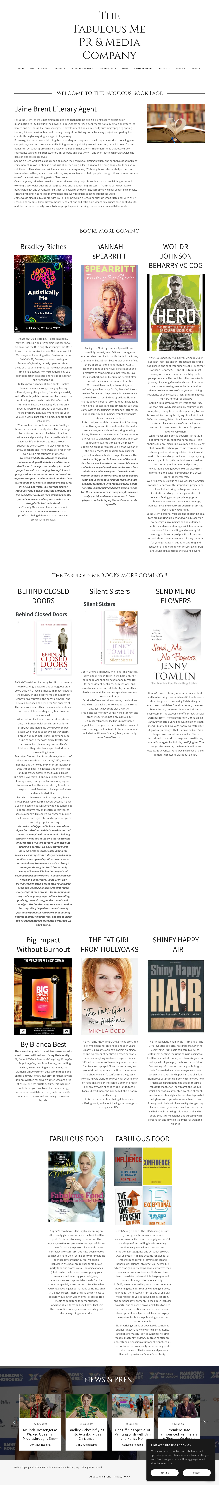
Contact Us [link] (164, 68)
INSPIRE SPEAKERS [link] (143, 68)
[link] (110, 57)
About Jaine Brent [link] (39, 68)
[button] (60, 68)
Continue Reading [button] (40, 1444)
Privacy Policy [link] (122, 1476)
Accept (197, 1472)
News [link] (125, 68)
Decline (165, 1472)
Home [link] (21, 68)
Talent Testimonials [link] (82, 68)
